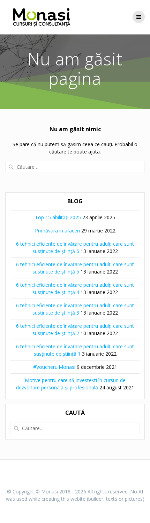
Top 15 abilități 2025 (58, 217)
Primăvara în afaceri (57, 230)
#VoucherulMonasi (54, 367)
